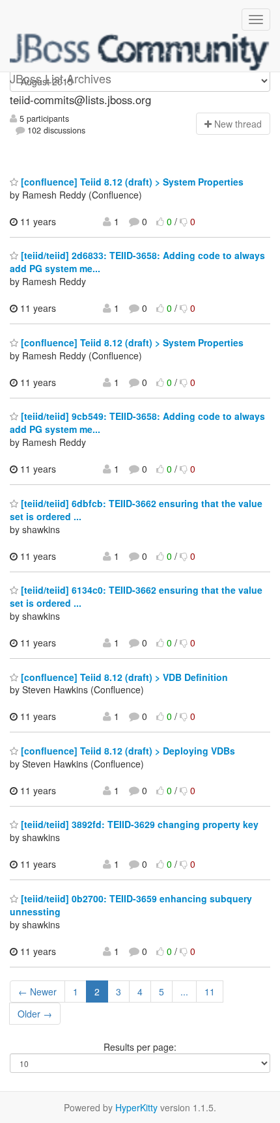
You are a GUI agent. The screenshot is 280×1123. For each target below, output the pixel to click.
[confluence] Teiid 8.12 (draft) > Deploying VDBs (126, 750)
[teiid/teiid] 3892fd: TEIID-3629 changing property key (138, 824)
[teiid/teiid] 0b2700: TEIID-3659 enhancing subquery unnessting (131, 905)
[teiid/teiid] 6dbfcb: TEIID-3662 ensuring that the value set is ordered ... (136, 510)
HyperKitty (136, 1107)
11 (209, 991)
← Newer (37, 991)
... (184, 991)
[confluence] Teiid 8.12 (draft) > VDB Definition (123, 677)
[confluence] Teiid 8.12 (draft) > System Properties (131, 181)
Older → (35, 1013)
